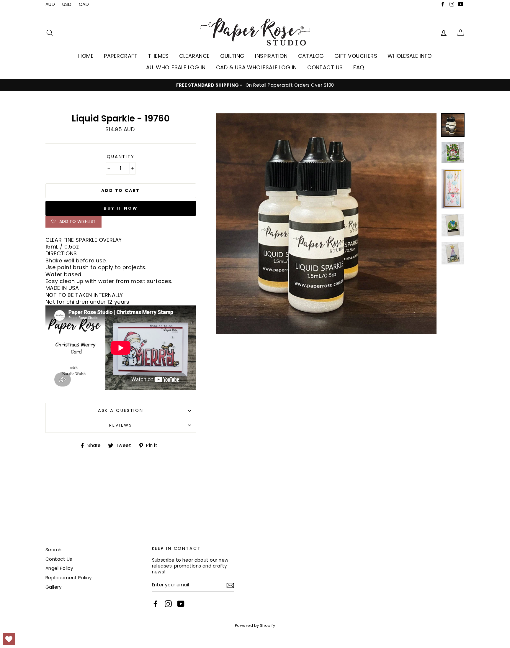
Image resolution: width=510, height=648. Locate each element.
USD (66, 4)
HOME (86, 56)
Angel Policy (59, 568)
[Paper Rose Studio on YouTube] (180, 603)
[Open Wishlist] (9, 639)
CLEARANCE (194, 56)
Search (53, 550)
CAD (84, 4)
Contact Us (58, 559)
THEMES (158, 56)
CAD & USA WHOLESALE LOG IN (256, 67)
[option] (255, 85)
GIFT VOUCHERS (355, 56)
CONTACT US (325, 67)
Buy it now (121, 208)
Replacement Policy (68, 578)
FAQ (358, 67)
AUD (50, 4)
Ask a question (120, 410)
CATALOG (311, 56)
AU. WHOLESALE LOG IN (176, 67)
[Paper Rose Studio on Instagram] (168, 603)
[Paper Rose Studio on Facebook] (155, 603)
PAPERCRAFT (121, 56)
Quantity (121, 156)
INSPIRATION (271, 56)
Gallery (53, 587)
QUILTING (232, 56)
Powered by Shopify (255, 625)
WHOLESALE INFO (409, 56)
